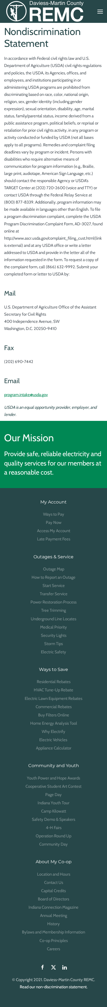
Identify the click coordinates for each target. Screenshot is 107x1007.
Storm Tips (53, 643)
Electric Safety (53, 651)
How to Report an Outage (53, 577)
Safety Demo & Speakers (53, 819)
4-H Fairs (53, 827)
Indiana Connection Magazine (53, 907)
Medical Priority (53, 627)
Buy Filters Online (53, 715)
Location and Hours (53, 874)
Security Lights (53, 635)
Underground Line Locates (53, 618)
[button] (100, 11)
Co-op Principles (54, 940)
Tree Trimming (53, 610)
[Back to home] (45, 11)
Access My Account (53, 530)
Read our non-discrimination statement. (54, 986)
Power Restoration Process (53, 602)
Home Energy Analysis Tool (53, 723)
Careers (53, 948)
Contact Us (53, 882)
